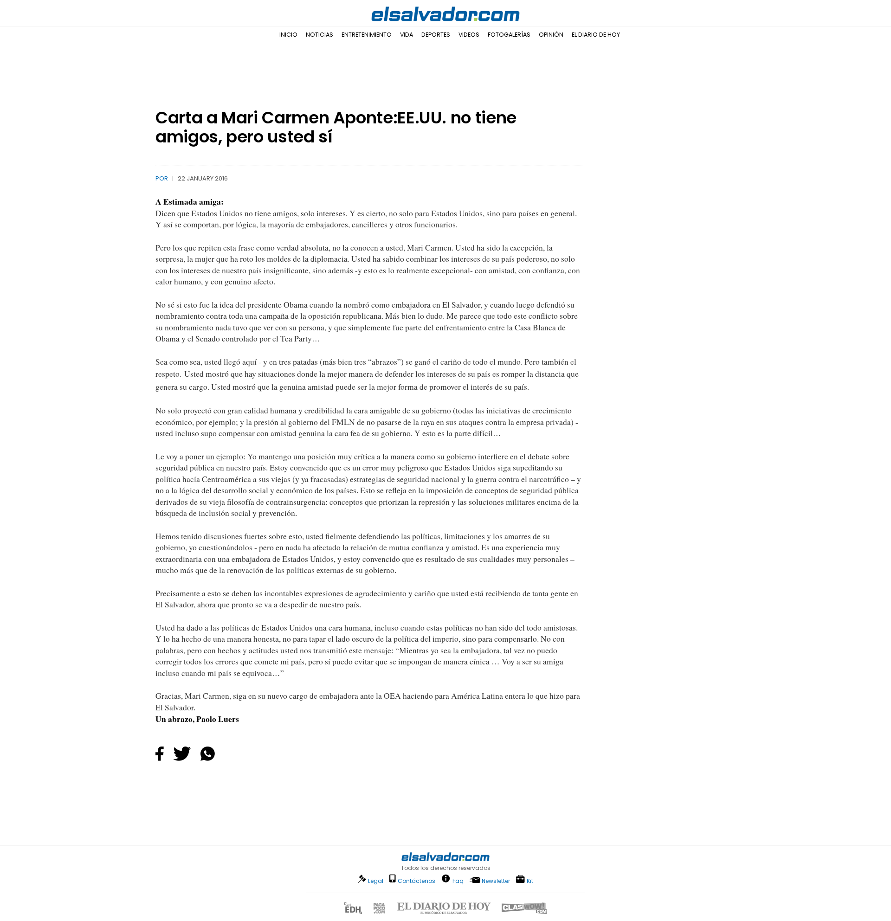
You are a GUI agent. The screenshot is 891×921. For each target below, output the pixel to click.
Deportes (435, 35)
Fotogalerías (509, 35)
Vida (406, 35)
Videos (468, 35)
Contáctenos (416, 881)
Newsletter (496, 881)
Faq (458, 880)
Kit (530, 880)
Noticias (319, 35)
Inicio (288, 35)
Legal (375, 881)
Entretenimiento (367, 35)
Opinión (551, 35)
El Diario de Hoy (596, 35)
